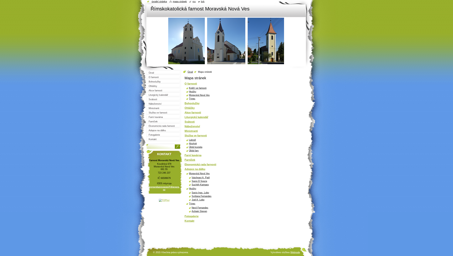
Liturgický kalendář (196, 117)
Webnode (295, 252)
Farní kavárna (193, 155)
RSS (194, 1)
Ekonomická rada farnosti (200, 164)
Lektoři (192, 140)
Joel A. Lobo (198, 199)
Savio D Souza (199, 181)
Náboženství (192, 126)
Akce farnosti (193, 112)
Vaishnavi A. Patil (201, 177)
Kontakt (189, 220)
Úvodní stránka (159, 1)
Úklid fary (194, 150)
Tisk (203, 1)
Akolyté (193, 143)
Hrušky (192, 91)
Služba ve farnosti (196, 135)
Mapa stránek (180, 1)
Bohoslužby (192, 103)
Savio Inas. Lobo (200, 192)
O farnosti (191, 83)
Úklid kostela (195, 147)
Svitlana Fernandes (201, 196)
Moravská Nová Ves (199, 95)
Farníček (190, 159)
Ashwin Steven (199, 211)
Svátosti (190, 121)
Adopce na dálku (195, 169)
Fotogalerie (192, 216)
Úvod (190, 72)
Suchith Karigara (200, 184)
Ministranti (191, 130)
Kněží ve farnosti (198, 88)
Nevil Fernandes (200, 207)
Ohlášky (190, 107)
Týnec (192, 98)
